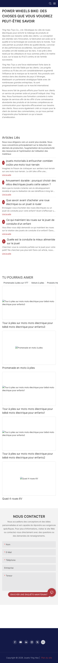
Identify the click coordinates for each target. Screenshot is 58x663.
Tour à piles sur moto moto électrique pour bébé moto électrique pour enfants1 (27, 410)
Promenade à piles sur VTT (16, 283)
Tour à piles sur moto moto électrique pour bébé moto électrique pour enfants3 (27, 325)
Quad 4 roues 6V (12, 498)
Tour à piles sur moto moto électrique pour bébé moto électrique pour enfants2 (27, 455)
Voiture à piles (37, 283)
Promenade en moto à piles (18, 367)
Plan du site (46, 657)
